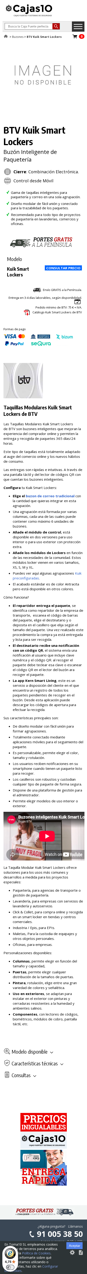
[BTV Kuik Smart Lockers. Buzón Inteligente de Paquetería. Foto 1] (42, 112)
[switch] (10, 1267)
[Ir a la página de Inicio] (29, 16)
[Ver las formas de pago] (38, 344)
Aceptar (74, 1245)
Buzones (17, 37)
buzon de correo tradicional (50, 496)
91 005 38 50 (60, 1234)
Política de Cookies (36, 1253)
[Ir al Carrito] (75, 37)
